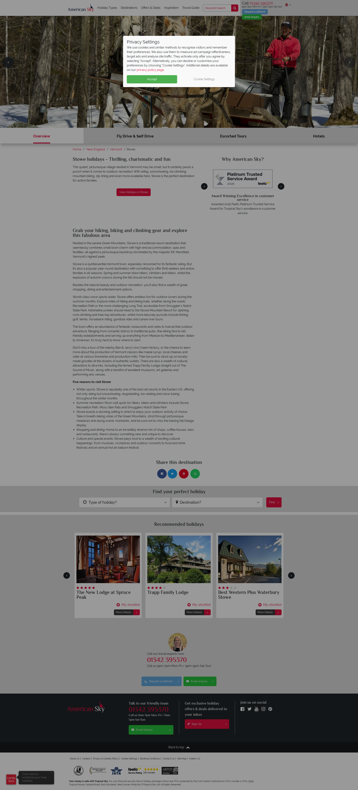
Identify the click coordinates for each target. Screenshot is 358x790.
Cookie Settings (204, 79)
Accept (152, 79)
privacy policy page (150, 70)
